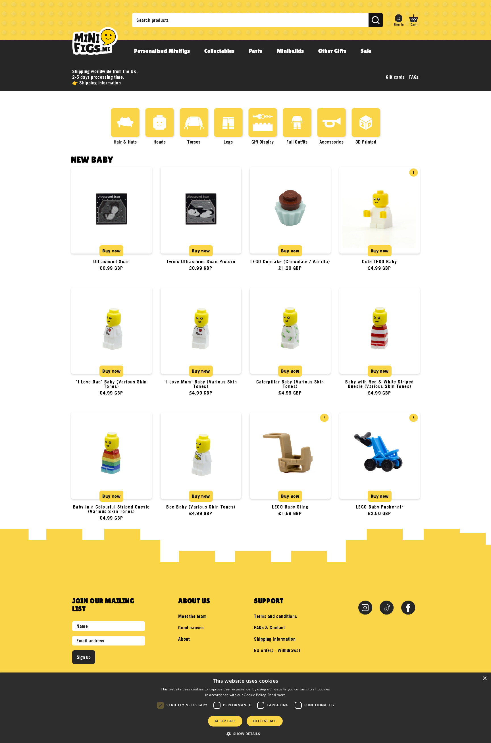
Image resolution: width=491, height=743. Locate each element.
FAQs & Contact (269, 627)
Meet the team (192, 616)
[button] (413, 20)
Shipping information (275, 639)
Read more (277, 694)
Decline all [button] (264, 721)
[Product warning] (414, 172)
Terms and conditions (275, 616)
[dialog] (245, 708)
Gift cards (395, 77)
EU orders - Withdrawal (277, 650)
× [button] (484, 678)
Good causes (191, 627)
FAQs (414, 77)
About (184, 639)
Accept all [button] (225, 721)
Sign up (84, 657)
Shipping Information (100, 83)
